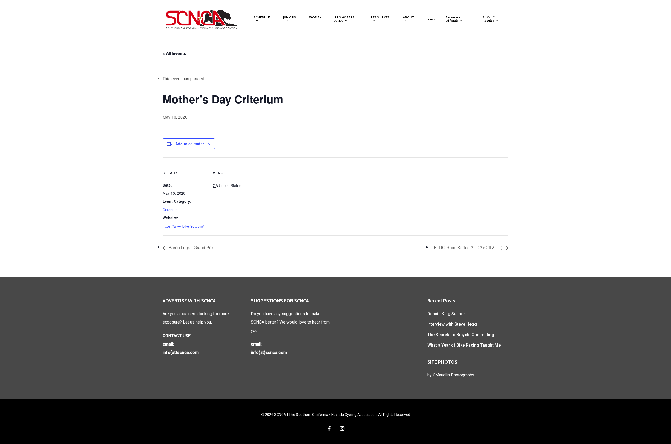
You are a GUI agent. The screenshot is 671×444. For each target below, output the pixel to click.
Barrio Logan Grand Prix (190, 247)
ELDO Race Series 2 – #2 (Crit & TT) (469, 247)
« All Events (174, 53)
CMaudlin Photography (453, 374)
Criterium (170, 209)
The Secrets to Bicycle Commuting (460, 334)
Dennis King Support (447, 313)
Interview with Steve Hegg (452, 324)
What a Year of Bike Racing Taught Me (464, 345)
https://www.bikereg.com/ (183, 226)
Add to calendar (189, 143)
